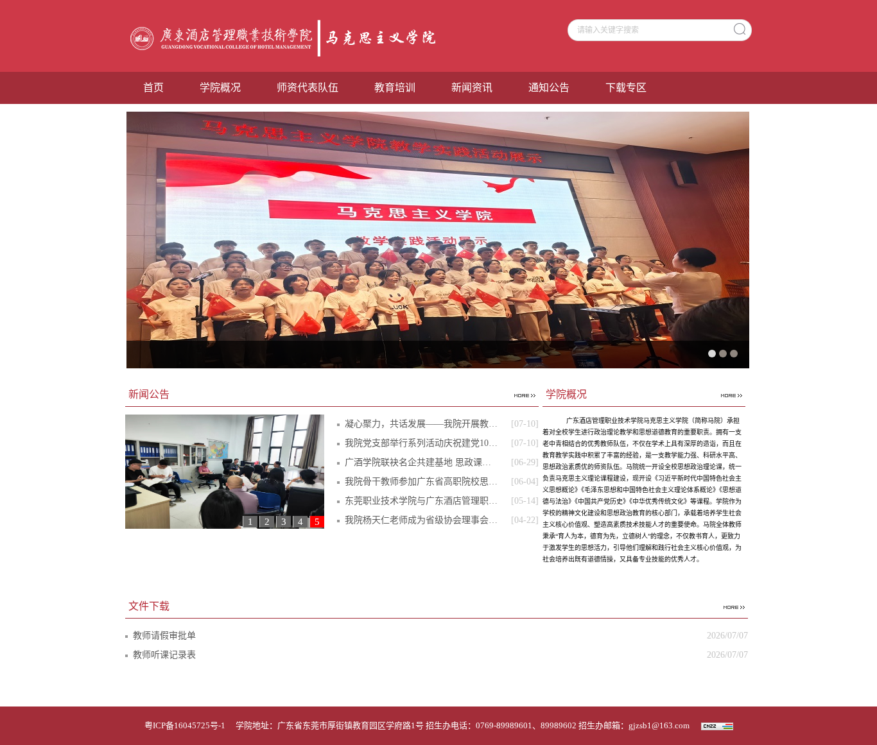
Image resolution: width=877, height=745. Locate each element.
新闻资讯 (471, 87)
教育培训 (394, 87)
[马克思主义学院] (286, 37)
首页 (153, 87)
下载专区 (626, 87)
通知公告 (548, 87)
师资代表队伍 (307, 87)
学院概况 (220, 87)
